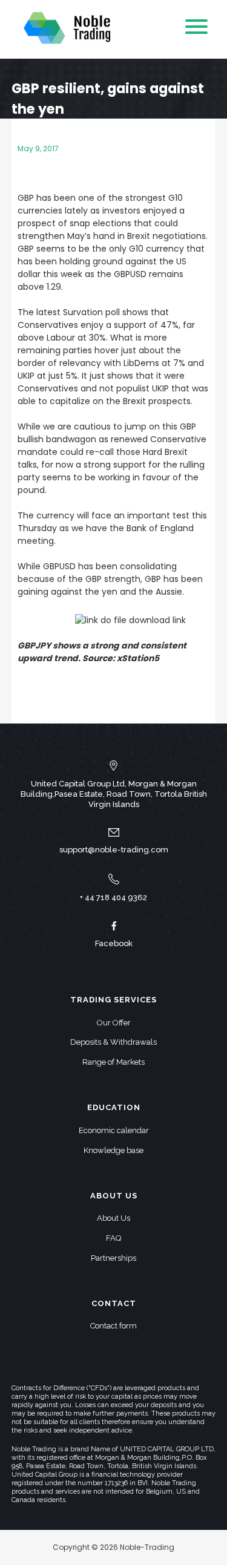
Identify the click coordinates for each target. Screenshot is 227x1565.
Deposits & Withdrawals (113, 1042)
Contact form (113, 1325)
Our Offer (114, 1022)
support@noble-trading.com (113, 849)
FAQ (113, 1238)
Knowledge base (113, 1150)
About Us (113, 1218)
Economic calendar (114, 1130)
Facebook (114, 943)
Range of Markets (113, 1062)
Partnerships (113, 1258)
